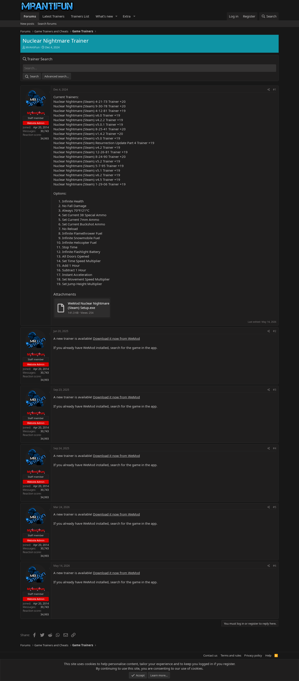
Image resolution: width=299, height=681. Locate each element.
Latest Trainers (53, 16)
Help (268, 655)
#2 (274, 331)
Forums (30, 16)
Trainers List (80, 16)
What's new (104, 16)
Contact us (210, 655)
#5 (274, 507)
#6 (274, 566)
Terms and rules (231, 655)
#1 (274, 89)
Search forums (47, 24)
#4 (274, 448)
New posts (27, 24)
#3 (274, 390)
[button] (116, 16)
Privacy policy (253, 655)
